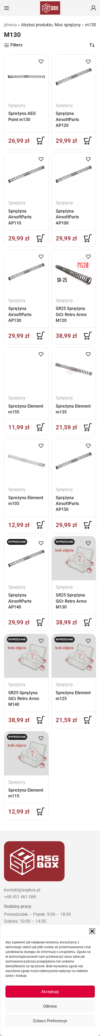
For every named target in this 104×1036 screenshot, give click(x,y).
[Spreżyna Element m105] (26, 461)
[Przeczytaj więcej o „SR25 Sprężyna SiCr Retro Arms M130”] (88, 622)
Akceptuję (50, 991)
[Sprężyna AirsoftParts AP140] (26, 558)
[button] (92, 931)
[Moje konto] (93, 8)
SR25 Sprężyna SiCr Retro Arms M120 (71, 314)
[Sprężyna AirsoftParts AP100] (74, 174)
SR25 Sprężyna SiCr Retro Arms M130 (71, 601)
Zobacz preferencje (50, 1020)
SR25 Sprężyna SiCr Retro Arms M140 (23, 698)
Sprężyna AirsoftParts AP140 (19, 601)
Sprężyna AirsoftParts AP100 (67, 217)
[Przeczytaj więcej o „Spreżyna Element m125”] (88, 720)
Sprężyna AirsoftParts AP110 (19, 217)
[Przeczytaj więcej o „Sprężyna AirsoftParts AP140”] (41, 622)
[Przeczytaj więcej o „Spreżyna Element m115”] (41, 811)
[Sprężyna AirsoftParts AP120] (74, 77)
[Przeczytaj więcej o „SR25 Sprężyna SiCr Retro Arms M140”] (41, 720)
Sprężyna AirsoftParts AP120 (67, 119)
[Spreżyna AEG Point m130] (26, 77)
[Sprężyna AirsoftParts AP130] (26, 272)
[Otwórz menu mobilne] (6, 8)
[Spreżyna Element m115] (26, 753)
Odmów (50, 1006)
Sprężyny (17, 105)
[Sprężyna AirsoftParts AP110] (26, 174)
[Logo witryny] (50, 7)
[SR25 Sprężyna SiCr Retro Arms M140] (26, 656)
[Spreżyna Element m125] (74, 656)
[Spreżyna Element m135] (74, 369)
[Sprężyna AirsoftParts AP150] (74, 461)
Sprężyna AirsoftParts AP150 (67, 503)
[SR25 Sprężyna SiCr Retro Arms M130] (74, 558)
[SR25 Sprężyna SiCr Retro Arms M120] (74, 272)
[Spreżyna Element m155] (26, 369)
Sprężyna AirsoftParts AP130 (19, 314)
